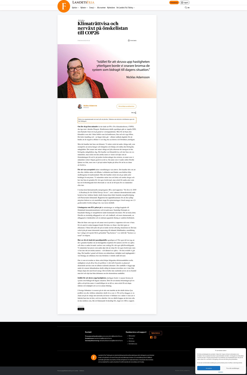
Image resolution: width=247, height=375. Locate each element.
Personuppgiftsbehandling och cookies (67, 370)
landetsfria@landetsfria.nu (103, 338)
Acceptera (209, 368)
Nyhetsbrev (111, 7)
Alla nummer (101, 7)
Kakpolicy (220, 372)
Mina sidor (132, 336)
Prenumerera (174, 2)
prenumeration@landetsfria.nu (112, 336)
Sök (188, 7)
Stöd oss (131, 341)
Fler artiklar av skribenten (126, 106)
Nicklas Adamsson (90, 106)
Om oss (131, 338)
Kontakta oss (133, 344)
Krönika (81, 309)
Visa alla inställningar (232, 368)
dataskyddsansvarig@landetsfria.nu (111, 340)
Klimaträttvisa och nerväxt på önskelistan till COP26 (103, 28)
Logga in (186, 2)
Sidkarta (81, 370)
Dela (132, 112)
